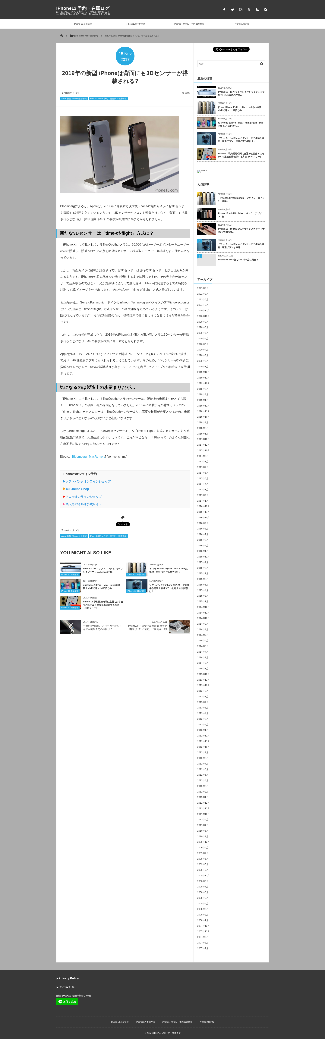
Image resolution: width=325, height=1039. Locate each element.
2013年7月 (202, 702)
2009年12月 (203, 842)
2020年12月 (203, 310)
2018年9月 (202, 422)
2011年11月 (203, 808)
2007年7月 (202, 948)
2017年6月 (202, 473)
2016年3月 (202, 540)
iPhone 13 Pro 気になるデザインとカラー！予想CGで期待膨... (241, 230)
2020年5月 (202, 344)
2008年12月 (203, 875)
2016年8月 (202, 528)
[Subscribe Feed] (257, 9)
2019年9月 (202, 389)
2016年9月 (202, 523)
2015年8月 (202, 568)
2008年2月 (202, 914)
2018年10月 (203, 417)
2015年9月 (202, 562)
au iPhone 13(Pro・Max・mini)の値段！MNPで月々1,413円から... (241, 124)
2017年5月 (202, 478)
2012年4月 (202, 780)
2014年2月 (202, 663)
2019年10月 (203, 383)
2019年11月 (203, 377)
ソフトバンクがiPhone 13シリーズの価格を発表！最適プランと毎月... (241, 246)
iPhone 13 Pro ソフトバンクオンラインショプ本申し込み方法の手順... (241, 93)
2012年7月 (202, 763)
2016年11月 (203, 512)
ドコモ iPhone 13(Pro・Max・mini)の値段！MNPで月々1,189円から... (240, 109)
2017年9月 (202, 456)
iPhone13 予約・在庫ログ (83, 8)
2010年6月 (202, 831)
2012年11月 (203, 741)
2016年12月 (203, 506)
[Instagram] (241, 9)
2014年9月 (202, 624)
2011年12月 (203, 803)
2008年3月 (202, 909)
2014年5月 (202, 646)
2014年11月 (203, 612)
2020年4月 (202, 349)
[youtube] (249, 9)
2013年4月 (202, 713)
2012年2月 (202, 791)
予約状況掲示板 (242, 24)
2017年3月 (202, 489)
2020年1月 (202, 366)
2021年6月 (202, 299)
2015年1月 (202, 601)
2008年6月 (202, 892)
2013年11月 (203, 680)
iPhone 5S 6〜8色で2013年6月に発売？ (238, 259)
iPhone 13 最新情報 (83, 24)
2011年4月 (202, 825)
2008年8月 (202, 881)
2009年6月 (202, 859)
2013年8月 (202, 696)
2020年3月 (202, 355)
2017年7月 (202, 467)
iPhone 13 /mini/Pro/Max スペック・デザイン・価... (240, 215)
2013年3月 (202, 719)
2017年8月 (202, 461)
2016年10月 (203, 517)
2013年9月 (202, 691)
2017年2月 (202, 495)
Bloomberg (79, 456)
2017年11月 (203, 445)
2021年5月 (202, 305)
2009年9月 (202, 847)
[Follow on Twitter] (232, 9)
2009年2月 (202, 870)
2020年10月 (203, 316)
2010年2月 (202, 836)
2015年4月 (202, 590)
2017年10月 (203, 450)
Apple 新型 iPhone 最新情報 (74, 98)
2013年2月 (202, 724)
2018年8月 (202, 428)
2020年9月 (202, 322)
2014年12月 (203, 607)
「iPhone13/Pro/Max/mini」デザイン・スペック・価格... (241, 199)
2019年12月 (203, 372)
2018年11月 (203, 411)
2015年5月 (202, 584)
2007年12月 (203, 926)
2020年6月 (202, 338)
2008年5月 (202, 898)
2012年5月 (202, 775)
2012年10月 (203, 747)
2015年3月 (202, 596)
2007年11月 (203, 931)
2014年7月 (202, 635)
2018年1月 (202, 433)
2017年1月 (202, 501)
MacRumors (97, 456)
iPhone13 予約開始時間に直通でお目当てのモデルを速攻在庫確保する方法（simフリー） (103, 604)
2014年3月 (202, 657)
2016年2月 (202, 545)
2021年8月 (202, 294)
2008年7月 (202, 886)
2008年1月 (202, 920)
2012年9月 (202, 752)
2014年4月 (202, 652)
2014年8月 (202, 629)
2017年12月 (203, 439)
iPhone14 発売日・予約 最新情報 (189, 24)
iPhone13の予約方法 (136, 24)
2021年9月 (202, 288)
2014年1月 (202, 668)
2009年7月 (202, 853)
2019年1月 (202, 400)
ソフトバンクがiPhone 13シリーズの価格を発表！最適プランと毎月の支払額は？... (241, 140)
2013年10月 (203, 685)
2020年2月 (202, 361)
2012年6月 (202, 769)
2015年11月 (203, 556)
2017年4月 (202, 484)
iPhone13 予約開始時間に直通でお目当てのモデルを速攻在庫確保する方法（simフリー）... (241, 155)
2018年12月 (203, 405)
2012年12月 (203, 735)
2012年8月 (202, 758)
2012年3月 (202, 786)
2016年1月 (202, 551)
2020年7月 (202, 333)
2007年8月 (202, 942)
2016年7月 (202, 534)
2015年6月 (202, 579)
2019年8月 (202, 394)
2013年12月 (203, 674)
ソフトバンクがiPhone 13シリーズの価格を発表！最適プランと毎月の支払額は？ (169, 588)
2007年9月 (202, 937)
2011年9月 (202, 819)
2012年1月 (202, 797)
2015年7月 (202, 573)
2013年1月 (202, 730)
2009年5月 (202, 864)
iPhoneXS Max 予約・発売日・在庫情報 (108, 98)
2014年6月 (202, 640)
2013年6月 (202, 707)
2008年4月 (202, 903)
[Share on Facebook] (224, 9)
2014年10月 (203, 618)
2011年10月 (203, 814)
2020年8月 (202, 327)
